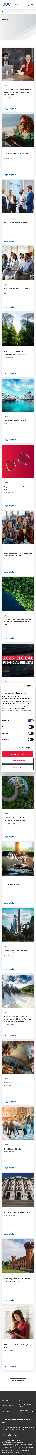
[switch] (31, 727)
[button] (18, 1380)
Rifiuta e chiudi (18, 767)
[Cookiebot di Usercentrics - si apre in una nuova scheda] (25, 686)
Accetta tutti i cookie (18, 754)
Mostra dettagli (24, 748)
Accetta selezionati (18, 761)
